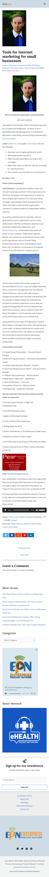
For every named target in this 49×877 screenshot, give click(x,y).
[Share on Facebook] (12, 535)
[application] (24, 510)
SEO (27, 198)
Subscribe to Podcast (24, 806)
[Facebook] (18, 849)
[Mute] (37, 510)
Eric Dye (17, 143)
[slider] (42, 510)
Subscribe (24, 787)
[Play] (5, 510)
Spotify (27, 524)
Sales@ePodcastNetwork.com (25, 867)
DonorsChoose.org (9, 230)
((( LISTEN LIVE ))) (24, 796)
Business (20, 286)
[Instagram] (27, 849)
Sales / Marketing (26, 68)
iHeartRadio (36, 524)
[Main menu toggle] (44, 3)
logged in (15, 570)
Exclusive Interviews (10, 68)
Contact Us (24, 809)
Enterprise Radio (24, 65)
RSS (10, 527)
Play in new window (17, 517)
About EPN (24, 799)
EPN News (36, 65)
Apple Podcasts (17, 524)
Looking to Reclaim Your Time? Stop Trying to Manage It (24, 625)
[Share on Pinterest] (25, 535)
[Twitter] (22, 849)
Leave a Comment (9, 65)
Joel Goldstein (32, 143)
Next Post (24, 555)
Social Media (39, 68)
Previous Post (24, 548)
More (15, 527)
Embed (14, 520)
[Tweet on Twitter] (6, 535)
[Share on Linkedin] (31, 535)
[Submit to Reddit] (18, 535)
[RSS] (31, 849)
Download (30, 517)
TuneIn (5, 527)
